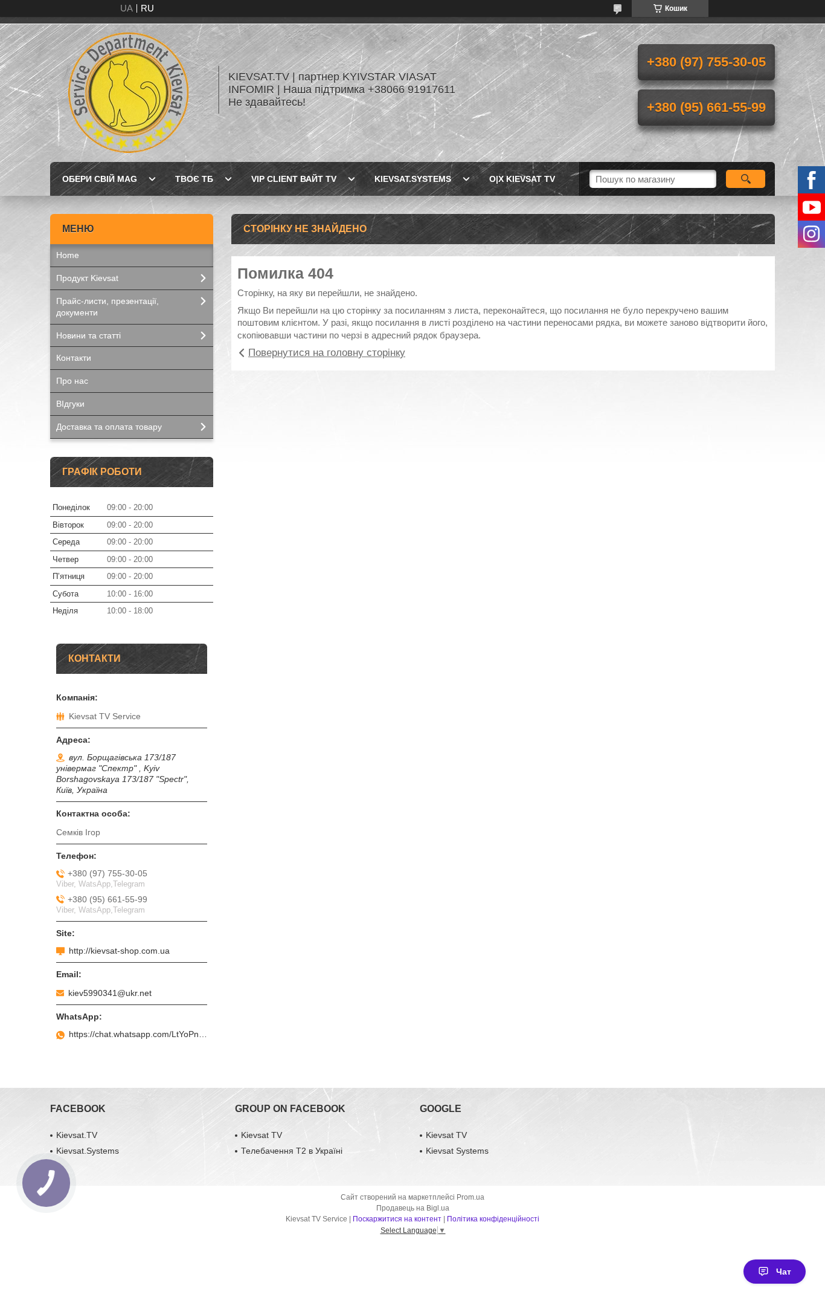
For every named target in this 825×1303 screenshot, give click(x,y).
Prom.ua (470, 1197)
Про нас (72, 381)
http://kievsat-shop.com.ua (119, 950)
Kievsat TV (261, 1135)
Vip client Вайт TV (293, 179)
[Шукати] (745, 179)
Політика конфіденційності (493, 1219)
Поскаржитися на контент (397, 1219)
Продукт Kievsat (87, 278)
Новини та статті (88, 335)
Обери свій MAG (99, 179)
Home (67, 255)
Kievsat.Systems (412, 179)
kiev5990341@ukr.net (110, 993)
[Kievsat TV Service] (128, 89)
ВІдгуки (70, 404)
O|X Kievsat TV (522, 179)
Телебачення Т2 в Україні (291, 1151)
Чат (783, 1271)
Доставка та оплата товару (109, 427)
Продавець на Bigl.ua (412, 1208)
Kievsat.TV (76, 1135)
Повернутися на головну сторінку (326, 352)
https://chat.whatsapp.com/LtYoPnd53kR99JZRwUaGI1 (138, 1034)
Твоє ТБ (194, 179)
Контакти (73, 358)
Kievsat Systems (457, 1151)
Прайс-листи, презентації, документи (107, 306)
